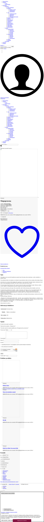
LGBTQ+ (9, 21)
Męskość (9, 18)
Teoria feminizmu (10, 7)
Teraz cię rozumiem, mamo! (9, 392)
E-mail (2, 342)
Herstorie (9, 8)
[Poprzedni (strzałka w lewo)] (0, 491)
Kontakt (4, 43)
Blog (4, 472)
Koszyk (2, 45)
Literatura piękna (10, 29)
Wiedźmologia (12, 10)
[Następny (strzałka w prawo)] (2, 491)
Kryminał (11, 32)
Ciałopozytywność (13, 13)
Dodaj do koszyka (4, 219)
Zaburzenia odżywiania (14, 16)
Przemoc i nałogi (10, 17)
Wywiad (11, 37)
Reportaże (11, 36)
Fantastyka (12, 30)
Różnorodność (10, 27)
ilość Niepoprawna (3, 218)
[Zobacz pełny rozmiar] (38, 197)
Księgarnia (5, 5)
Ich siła (4, 420)
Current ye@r (3, 355)
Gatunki (6, 28)
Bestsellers (5, 475)
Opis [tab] (3, 270)
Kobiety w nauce (13, 9)
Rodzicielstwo (9, 22)
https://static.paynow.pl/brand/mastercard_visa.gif (9, 481)
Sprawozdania (7, 4)
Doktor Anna (6, 385)
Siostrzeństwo (12, 11)
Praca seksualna (10, 19)
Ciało (8, 12)
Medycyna (11, 15)
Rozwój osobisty (10, 23)
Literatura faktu (10, 34)
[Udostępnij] (3, 490)
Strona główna (5, 1)
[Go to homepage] (2, 98)
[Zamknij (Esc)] (4, 490)
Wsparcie (4, 42)
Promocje (4, 476)
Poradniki (9, 40)
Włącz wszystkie (4, 520)
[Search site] (1, 146)
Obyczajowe (12, 31)
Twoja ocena (3, 329)
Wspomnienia (12, 38)
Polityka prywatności (6, 479)
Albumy (8, 39)
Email (9, 268)
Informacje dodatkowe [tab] (7, 271)
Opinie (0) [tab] (4, 272)
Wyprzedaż (7, 41)
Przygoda (11, 33)
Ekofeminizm (9, 20)
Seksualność (12, 14)
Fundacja (4, 2)
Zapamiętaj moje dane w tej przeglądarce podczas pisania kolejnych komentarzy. (16, 344)
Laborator (17, 484)
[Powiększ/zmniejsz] (0, 490)
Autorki (4, 477)
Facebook (2, 268)
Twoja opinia (3, 338)
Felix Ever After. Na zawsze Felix (10, 448)
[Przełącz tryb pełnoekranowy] (2, 490)
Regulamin (5, 478)
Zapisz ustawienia (11, 520)
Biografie (11, 35)
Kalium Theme (11, 484)
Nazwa (2, 340)
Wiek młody (9, 24)
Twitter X (6, 268)
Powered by (9, 512)
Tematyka (7, 6)
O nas (6, 3)
